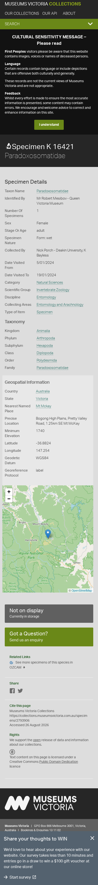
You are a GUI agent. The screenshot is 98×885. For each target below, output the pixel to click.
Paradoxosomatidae (52, 191)
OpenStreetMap (82, 590)
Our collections (22, 13)
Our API (49, 13)
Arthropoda (46, 338)
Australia (43, 391)
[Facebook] (12, 691)
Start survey (20, 877)
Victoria (42, 399)
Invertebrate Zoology (53, 290)
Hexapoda (45, 345)
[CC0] (12, 752)
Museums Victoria (43, 4)
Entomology (46, 297)
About (69, 13)
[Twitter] (20, 691)
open (37, 740)
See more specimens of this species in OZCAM (41, 665)
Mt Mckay (43, 406)
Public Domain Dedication (58, 762)
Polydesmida (47, 360)
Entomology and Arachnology (60, 305)
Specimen (45, 312)
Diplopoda (45, 353)
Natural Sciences (50, 282)
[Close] (92, 839)
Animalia (43, 331)
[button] (49, 24)
